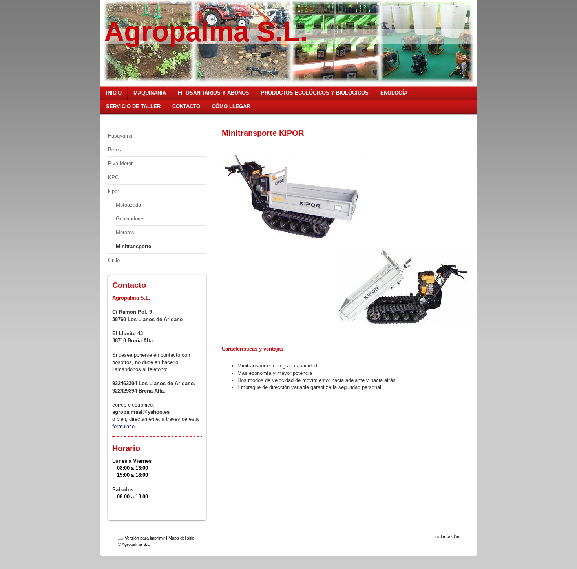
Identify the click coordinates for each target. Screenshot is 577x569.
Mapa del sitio (181, 538)
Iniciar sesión (446, 536)
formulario (123, 426)
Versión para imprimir (145, 538)
